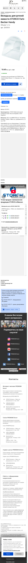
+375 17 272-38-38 (5, 131)
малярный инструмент (10, 12)
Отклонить (19, 554)
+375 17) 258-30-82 (8, 511)
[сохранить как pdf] (24, 31)
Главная (2, 12)
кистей (22, 98)
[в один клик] (20, 84)
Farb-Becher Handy (6, 95)
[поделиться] (18, 31)
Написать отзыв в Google (10, 369)
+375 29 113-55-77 (19, 129)
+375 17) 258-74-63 (7, 514)
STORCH (3, 282)
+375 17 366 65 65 (10, 432)
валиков (5, 102)
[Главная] (13, 5)
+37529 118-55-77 (19, 488)
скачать (3, 179)
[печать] (21, 31)
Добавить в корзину (11, 84)
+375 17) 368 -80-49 (18, 511)
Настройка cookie (10, 561)
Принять (8, 554)
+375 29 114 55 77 (10, 433)
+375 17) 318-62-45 (17, 513)
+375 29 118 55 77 (14, 215)
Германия (3, 285)
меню (11, 8)
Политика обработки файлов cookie (11, 550)
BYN (24, 1)
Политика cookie (10, 558)
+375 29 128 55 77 (14, 217)
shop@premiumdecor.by (11, 222)
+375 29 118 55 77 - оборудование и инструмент (11, 300)
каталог (6, 8)
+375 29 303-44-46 (10, 463)
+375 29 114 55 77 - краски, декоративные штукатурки (13, 305)
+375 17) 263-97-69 (19, 510)
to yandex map (22, 235)
